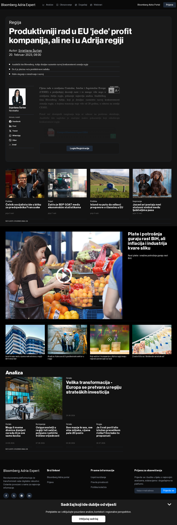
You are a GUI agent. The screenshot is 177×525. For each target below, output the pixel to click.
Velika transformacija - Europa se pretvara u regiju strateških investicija (93, 387)
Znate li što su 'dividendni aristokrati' (148, 356)
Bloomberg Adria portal (58, 477)
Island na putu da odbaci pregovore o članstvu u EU (106, 206)
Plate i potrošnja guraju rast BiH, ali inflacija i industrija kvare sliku (147, 241)
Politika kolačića (98, 487)
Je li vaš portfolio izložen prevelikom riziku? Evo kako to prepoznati (108, 431)
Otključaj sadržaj (88, 518)
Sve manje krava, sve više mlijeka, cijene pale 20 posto (79, 430)
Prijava (169, 4)
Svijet (50, 201)
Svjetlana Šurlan (30, 50)
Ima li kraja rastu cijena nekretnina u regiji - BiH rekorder (24, 357)
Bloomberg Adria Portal (148, 4)
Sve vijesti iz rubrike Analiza (17, 221)
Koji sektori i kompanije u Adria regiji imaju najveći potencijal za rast (108, 357)
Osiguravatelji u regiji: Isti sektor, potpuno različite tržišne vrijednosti (47, 431)
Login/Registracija (79, 148)
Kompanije (40, 424)
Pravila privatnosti (99, 482)
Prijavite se (168, 490)
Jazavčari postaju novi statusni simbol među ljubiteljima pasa (147, 207)
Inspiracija (137, 201)
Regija (99, 424)
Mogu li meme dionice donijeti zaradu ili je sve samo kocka (16, 431)
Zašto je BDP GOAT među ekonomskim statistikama (64, 206)
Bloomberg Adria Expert (18, 5)
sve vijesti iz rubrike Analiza (17, 449)
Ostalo (69, 378)
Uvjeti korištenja (98, 477)
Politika (9, 201)
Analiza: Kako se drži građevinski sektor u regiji (66, 357)
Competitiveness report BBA (72, 132)
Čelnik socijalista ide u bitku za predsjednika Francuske (23, 206)
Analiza (14, 373)
